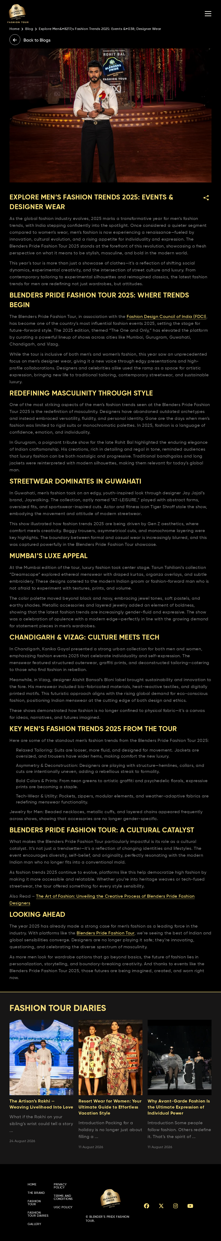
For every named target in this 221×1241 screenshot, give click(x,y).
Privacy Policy (60, 1186)
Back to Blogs (36, 40)
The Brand (36, 1192)
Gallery (34, 1224)
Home (14, 29)
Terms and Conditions (63, 1197)
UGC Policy (63, 1207)
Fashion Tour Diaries (38, 1214)
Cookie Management (15, 1239)
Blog (29, 29)
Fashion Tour (34, 1203)
